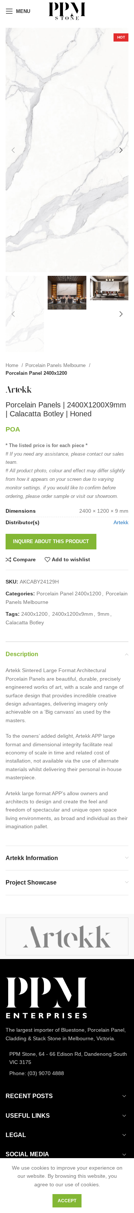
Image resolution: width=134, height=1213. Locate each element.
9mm (103, 614)
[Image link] (46, 998)
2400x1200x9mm (72, 614)
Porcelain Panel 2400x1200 (36, 373)
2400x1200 (34, 614)
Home (13, 365)
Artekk (121, 522)
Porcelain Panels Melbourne (56, 365)
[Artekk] (67, 936)
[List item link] (67, 1058)
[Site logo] (66, 11)
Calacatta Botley (25, 622)
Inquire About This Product (51, 541)
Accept (67, 1200)
